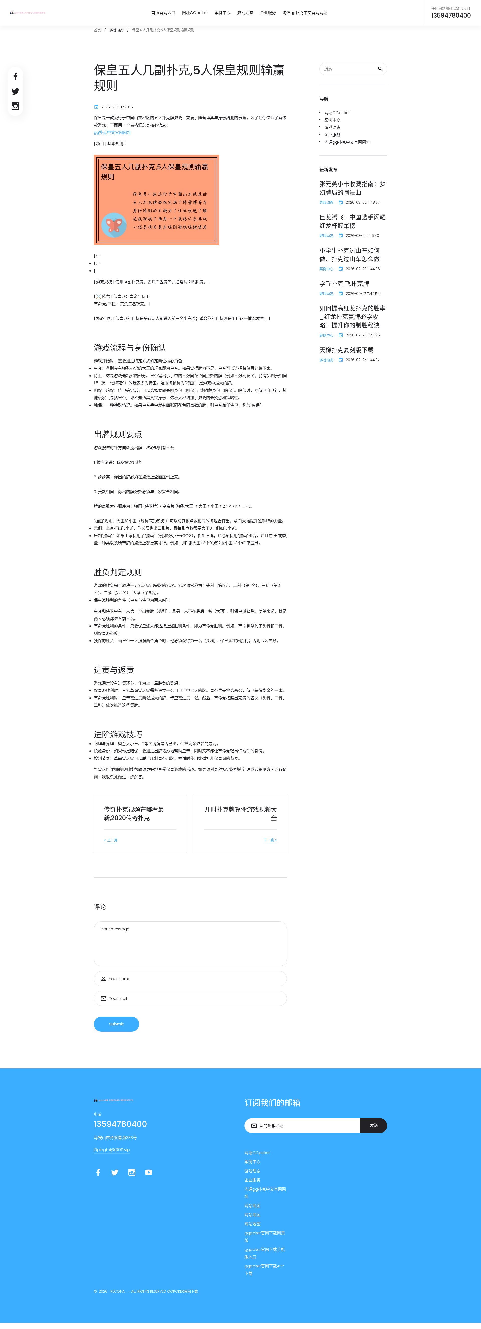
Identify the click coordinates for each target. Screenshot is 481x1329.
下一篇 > (270, 840)
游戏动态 (245, 12)
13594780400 (451, 15)
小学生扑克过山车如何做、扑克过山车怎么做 (349, 254)
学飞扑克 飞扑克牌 (344, 284)
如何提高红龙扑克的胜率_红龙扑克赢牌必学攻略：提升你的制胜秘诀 (352, 316)
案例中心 (223, 12)
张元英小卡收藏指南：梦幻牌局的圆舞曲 (352, 188)
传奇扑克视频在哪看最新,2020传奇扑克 (134, 813)
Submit (116, 1024)
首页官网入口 (163, 12)
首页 (97, 30)
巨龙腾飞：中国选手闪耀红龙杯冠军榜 (352, 221)
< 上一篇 (111, 840)
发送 (374, 1125)
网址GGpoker (195, 12)
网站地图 (252, 1206)
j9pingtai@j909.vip (112, 1150)
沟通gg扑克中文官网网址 (304, 12)
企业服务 (268, 12)
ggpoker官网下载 (182, 1291)
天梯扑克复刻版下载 (346, 350)
